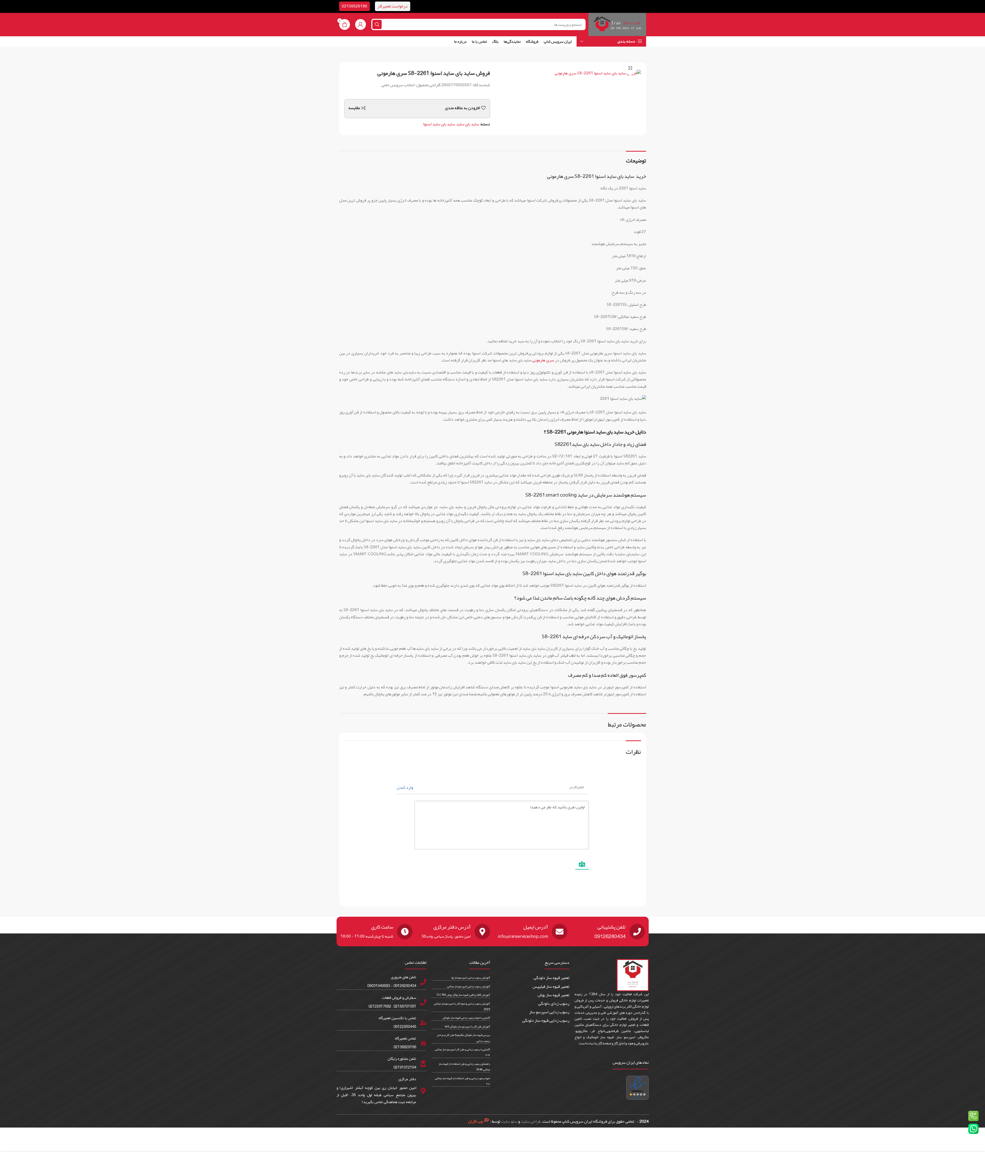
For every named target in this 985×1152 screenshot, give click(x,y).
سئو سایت (509, 1121)
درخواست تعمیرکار (393, 6)
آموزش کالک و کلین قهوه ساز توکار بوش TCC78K (463, 995)
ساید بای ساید (467, 124)
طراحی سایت (531, 1121)
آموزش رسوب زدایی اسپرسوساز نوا (470, 977)
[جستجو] (377, 24)
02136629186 (354, 6)
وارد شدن (405, 787)
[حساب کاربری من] (361, 24)
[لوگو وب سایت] (617, 26)
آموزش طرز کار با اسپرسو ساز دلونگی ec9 (467, 1026)
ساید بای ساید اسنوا (439, 124)
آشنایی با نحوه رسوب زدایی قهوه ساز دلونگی (466, 1017)
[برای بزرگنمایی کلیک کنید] (630, 68)
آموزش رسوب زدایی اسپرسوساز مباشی (468, 986)
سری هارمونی (543, 360)
